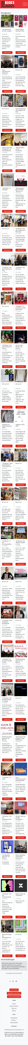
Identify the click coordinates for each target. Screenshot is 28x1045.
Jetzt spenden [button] (14, 990)
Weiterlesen (7, 52)
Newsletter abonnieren (14, 993)
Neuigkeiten (14, 1018)
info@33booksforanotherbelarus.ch (14, 1029)
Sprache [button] (13, 1020)
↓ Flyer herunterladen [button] (14, 996)
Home (14, 1003)
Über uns (14, 1008)
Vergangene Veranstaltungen (14, 973)
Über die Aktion (14, 1006)
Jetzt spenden (14, 1022)
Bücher (14, 1010)
